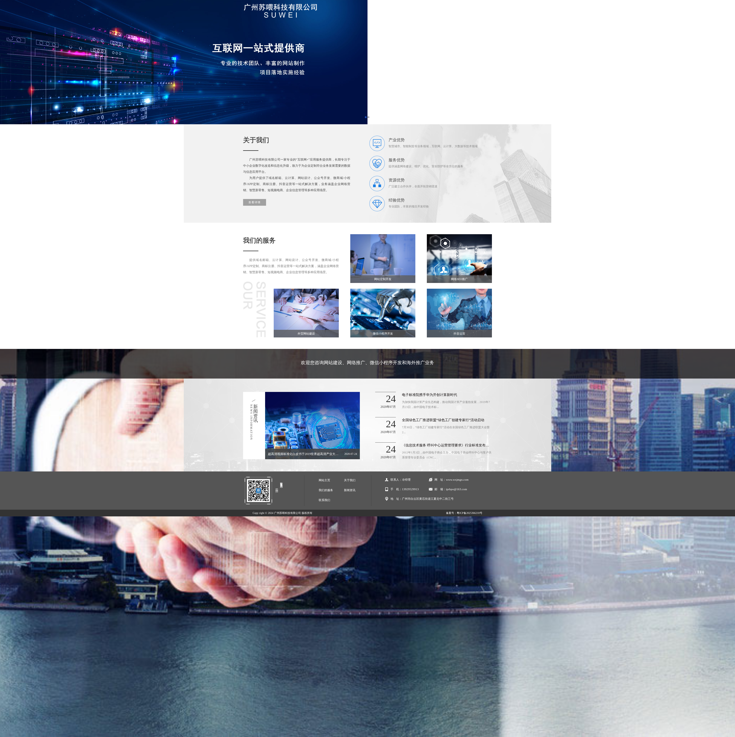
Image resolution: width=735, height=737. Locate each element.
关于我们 (405, 12)
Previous (6, 62)
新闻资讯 (454, 12)
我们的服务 (429, 12)
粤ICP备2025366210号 (469, 513)
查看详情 (254, 202)
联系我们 (479, 12)
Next (728, 62)
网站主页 (380, 12)
